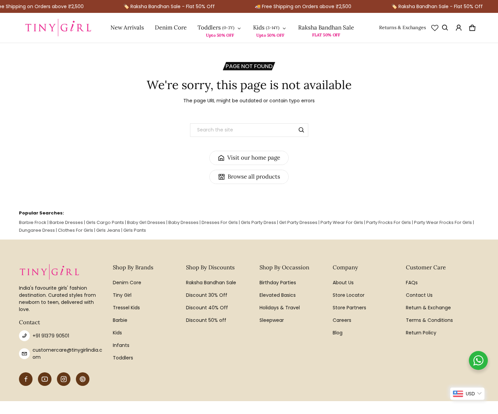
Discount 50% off (206, 320)
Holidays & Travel (280, 307)
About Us (343, 282)
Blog (338, 332)
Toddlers (209, 27)
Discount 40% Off (207, 307)
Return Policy (421, 332)
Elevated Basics (278, 295)
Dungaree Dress (37, 230)
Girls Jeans (108, 230)
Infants (121, 345)
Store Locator (349, 295)
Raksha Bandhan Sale (326, 27)
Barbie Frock (32, 222)
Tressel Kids (126, 307)
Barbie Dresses (66, 222)
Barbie (120, 320)
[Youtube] (44, 379)
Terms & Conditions (429, 320)
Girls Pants (134, 230)
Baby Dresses (183, 222)
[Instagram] (63, 379)
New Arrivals (127, 27)
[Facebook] (26, 379)
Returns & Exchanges (402, 27)
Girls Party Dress (258, 222)
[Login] (458, 28)
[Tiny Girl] (58, 27)
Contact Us (419, 295)
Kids (259, 27)
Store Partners (349, 307)
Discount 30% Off (206, 295)
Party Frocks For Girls (388, 222)
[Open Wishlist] (434, 28)
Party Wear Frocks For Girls (443, 222)
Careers (342, 320)
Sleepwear (272, 320)
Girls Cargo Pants (105, 222)
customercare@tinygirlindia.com (67, 353)
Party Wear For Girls (341, 222)
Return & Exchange (428, 307)
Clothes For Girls (75, 230)
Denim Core (171, 27)
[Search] (301, 130)
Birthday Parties (278, 282)
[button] (445, 28)
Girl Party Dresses (298, 222)
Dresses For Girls (220, 222)
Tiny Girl (122, 295)
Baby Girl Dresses (146, 222)
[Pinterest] (82, 379)
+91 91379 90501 (51, 335)
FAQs (412, 282)
